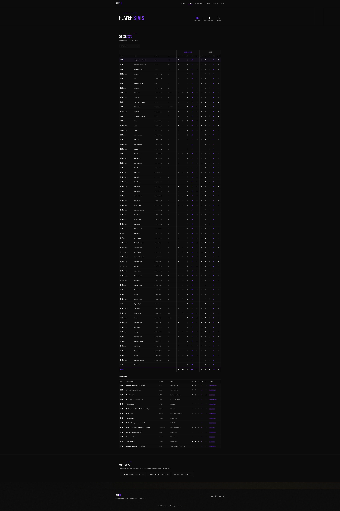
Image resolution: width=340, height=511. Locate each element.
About (183, 3)
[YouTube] (220, 496)
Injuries (215, 3)
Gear (208, 3)
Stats (190, 3)
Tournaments (199, 3)
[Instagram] (216, 496)
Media (223, 3)
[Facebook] (212, 496)
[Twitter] (224, 496)
